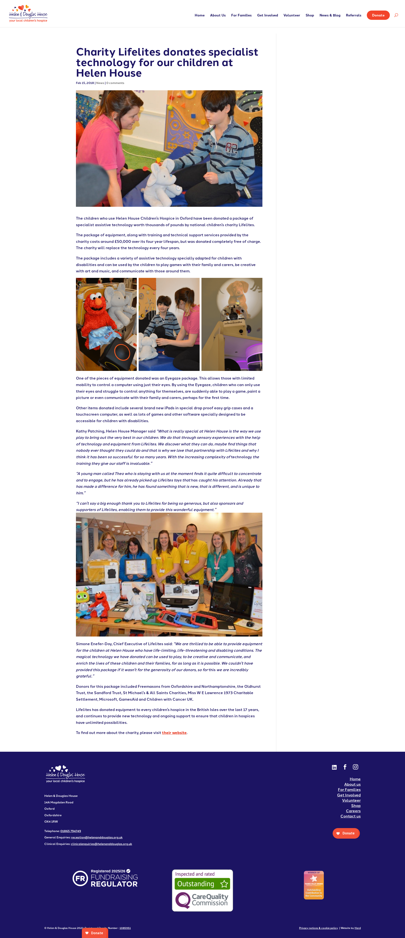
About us (352, 784)
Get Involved (267, 16)
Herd (358, 928)
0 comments (115, 83)
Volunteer (292, 16)
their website (174, 732)
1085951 (125, 928)
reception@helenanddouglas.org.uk (97, 837)
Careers (353, 810)
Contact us (350, 816)
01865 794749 (70, 831)
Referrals (353, 16)
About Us (218, 16)
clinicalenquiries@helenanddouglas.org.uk (101, 844)
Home (200, 16)
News (100, 83)
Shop (310, 16)
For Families (241, 16)
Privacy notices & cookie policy (318, 928)
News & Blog (330, 16)
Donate (378, 15)
